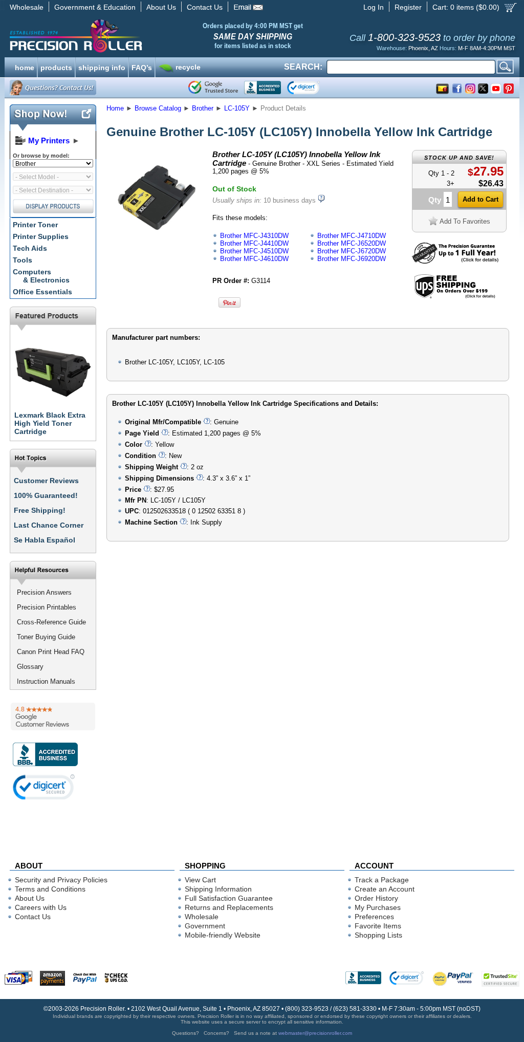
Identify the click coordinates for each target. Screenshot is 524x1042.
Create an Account (384, 889)
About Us (161, 7)
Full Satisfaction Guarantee (229, 898)
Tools (22, 260)
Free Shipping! (40, 510)
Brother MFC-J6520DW (351, 243)
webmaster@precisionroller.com (315, 1033)
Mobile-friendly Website (222, 935)
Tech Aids (30, 248)
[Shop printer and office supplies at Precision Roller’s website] (129, 35)
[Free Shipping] (454, 296)
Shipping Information (218, 889)
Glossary (30, 666)
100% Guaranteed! (46, 495)
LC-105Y (237, 108)
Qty (434, 200)
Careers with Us (41, 907)
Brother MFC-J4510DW (254, 251)
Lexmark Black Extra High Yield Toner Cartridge (49, 423)
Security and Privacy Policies (61, 880)
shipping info (101, 66)
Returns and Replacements (229, 907)
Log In (373, 7)
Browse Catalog (158, 108)
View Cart (200, 880)
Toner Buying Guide (46, 637)
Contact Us (205, 7)
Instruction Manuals (46, 681)
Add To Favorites (465, 221)
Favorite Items (378, 926)
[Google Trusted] (213, 87)
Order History (376, 898)
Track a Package (382, 880)
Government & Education (95, 7)
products (56, 66)
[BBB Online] (262, 87)
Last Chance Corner (48, 525)
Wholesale (26, 7)
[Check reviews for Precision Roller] (53, 716)
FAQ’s (142, 66)
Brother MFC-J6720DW (351, 251)
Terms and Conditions (50, 889)
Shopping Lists (378, 935)
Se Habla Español (44, 540)
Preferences (374, 917)
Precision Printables (46, 607)
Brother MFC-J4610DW (254, 259)
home (24, 66)
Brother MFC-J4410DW (254, 243)
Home (115, 108)
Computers (41, 276)
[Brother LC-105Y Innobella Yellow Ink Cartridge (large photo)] (156, 242)
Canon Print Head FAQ (50, 652)
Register (408, 7)
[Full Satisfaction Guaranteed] (455, 261)
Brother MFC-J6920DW (351, 259)
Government (205, 926)
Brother (202, 108)
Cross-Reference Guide (51, 622)
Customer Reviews (46, 480)
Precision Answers (44, 592)
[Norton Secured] (312, 87)
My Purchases (378, 907)
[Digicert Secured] (44, 787)
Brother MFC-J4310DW (254, 236)
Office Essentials (42, 292)
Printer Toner (35, 225)
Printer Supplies (41, 236)
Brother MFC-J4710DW (351, 236)
